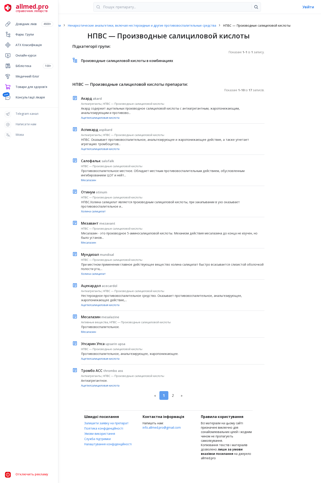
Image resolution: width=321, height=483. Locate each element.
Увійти (308, 7)
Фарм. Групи (25, 34)
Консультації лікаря (30, 97)
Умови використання (99, 433)
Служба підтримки (97, 439)
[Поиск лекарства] (256, 7)
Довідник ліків (33, 24)
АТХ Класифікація (29, 45)
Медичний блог (27, 76)
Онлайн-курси (26, 55)
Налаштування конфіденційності (108, 444)
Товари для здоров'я (31, 87)
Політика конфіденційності (103, 428)
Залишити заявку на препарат (106, 423)
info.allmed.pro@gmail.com (162, 427)
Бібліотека (33, 66)
